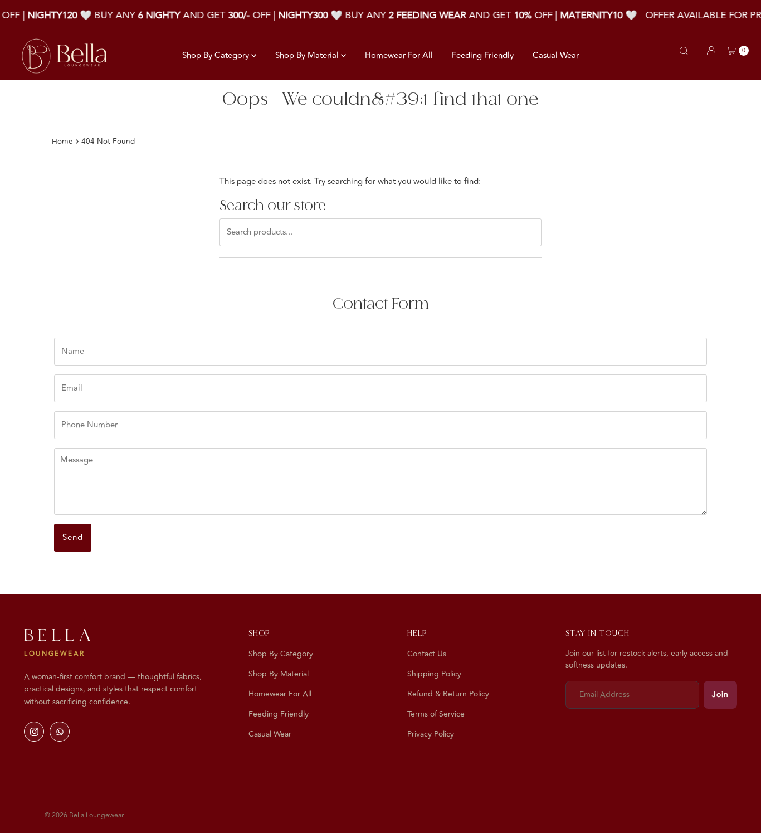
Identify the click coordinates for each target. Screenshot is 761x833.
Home (62, 141)
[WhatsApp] (60, 732)
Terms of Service (436, 714)
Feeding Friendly (483, 55)
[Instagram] (34, 732)
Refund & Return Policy (448, 694)
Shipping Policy (434, 674)
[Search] (683, 51)
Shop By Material (308, 55)
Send (72, 537)
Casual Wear (556, 55)
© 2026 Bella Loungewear (84, 815)
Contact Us (426, 654)
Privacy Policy (430, 734)
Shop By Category (216, 55)
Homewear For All (399, 55)
